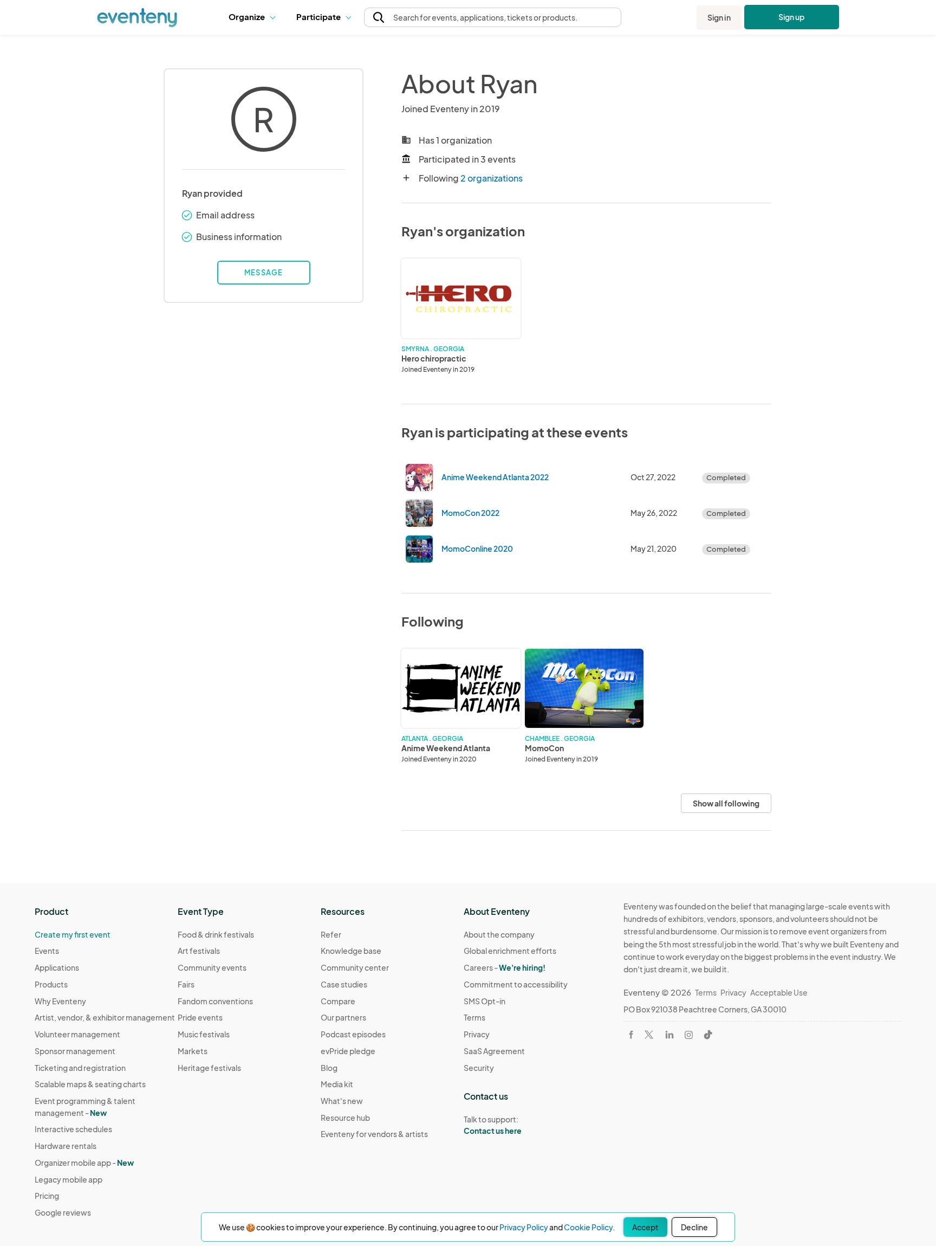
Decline (694, 1227)
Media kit (337, 1084)
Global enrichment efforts (510, 951)
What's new (342, 1101)
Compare (338, 1001)
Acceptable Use (779, 992)
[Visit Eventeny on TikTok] (708, 1034)
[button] (254, 17)
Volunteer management (77, 1034)
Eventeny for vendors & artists (374, 1134)
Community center (355, 967)
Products (51, 984)
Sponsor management (75, 1051)
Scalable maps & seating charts (90, 1084)
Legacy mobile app (68, 1179)
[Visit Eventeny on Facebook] (631, 1034)
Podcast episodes (353, 1034)
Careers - (504, 967)
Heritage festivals (209, 1068)
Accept (645, 1227)
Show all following (726, 803)
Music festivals (204, 1034)
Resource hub (345, 1117)
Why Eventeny (60, 1001)
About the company (499, 934)
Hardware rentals (65, 1146)
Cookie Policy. (589, 1227)
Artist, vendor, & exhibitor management (105, 1017)
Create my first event (72, 934)
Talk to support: (493, 1124)
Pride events (200, 1017)
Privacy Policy (523, 1227)
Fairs (186, 984)
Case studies (344, 984)
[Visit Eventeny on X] (648, 1035)
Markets (192, 1051)
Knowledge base (351, 951)
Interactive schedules (73, 1129)
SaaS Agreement (494, 1051)
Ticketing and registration (80, 1068)
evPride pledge (348, 1051)
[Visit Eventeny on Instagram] (688, 1035)
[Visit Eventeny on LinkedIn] (669, 1034)
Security (479, 1068)
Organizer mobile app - (84, 1162)
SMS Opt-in (484, 1001)
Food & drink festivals (216, 934)
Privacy (477, 1034)
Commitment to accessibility (516, 984)
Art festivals (199, 951)
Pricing (47, 1195)
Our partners (343, 1017)
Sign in (719, 17)
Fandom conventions (215, 1001)
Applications (57, 967)
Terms (474, 1017)
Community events (212, 967)
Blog (329, 1068)
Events (47, 951)
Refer (331, 934)
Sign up (791, 17)
